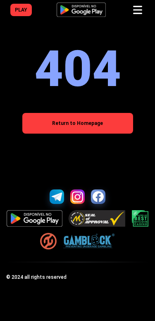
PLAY (21, 10)
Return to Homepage (77, 123)
